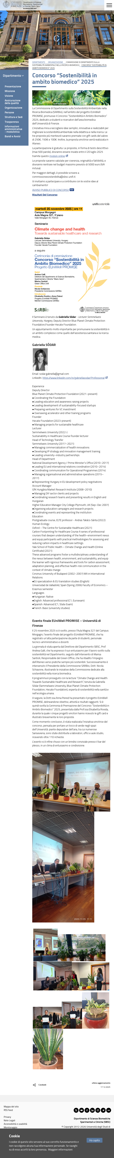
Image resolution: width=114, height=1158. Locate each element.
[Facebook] (87, 1110)
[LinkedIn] (92, 1110)
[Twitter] (76, 1110)
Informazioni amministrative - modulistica (13, 128)
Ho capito (94, 1140)
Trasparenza (12, 122)
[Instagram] (97, 1110)
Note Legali (9, 1120)
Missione (10, 91)
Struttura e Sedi (14, 117)
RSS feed (8, 1110)
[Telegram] (103, 1110)
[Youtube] (81, 1110)
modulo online (57, 156)
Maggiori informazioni (60, 1149)
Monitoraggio (10, 1127)
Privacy (7, 1116)
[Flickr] (108, 1110)
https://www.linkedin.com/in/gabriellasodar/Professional (74, 378)
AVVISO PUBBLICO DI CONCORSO (50, 190)
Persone (9, 112)
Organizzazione (55, 62)
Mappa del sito (11, 1106)
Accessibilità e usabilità (15, 1123)
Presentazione (13, 86)
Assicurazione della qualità (12, 101)
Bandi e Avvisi (12, 136)
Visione (9, 96)
